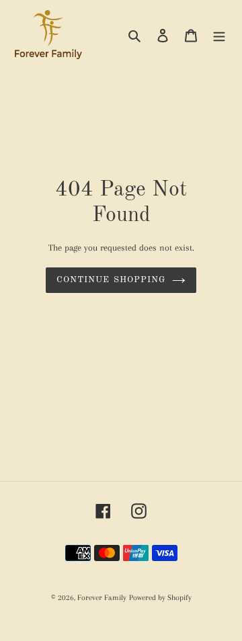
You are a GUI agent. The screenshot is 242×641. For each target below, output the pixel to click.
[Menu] (219, 34)
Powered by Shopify (160, 597)
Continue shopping (110, 279)
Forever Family (101, 597)
